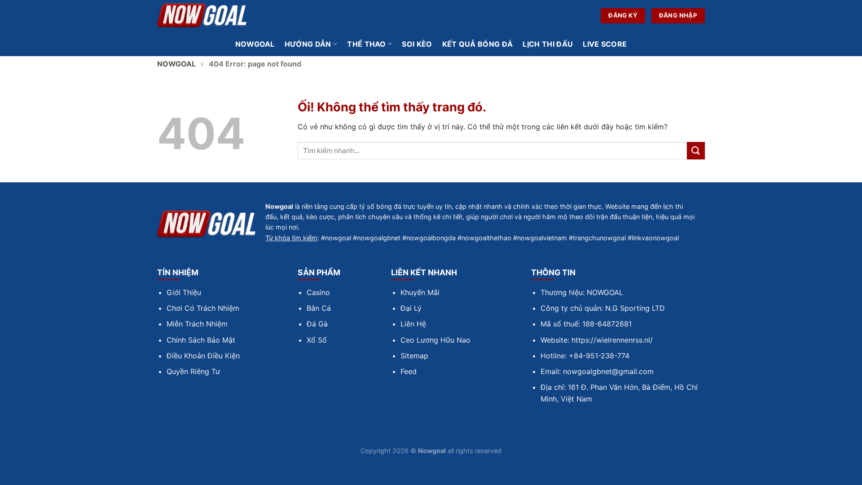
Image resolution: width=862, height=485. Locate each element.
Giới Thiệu (184, 292)
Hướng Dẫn (308, 44)
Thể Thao (366, 44)
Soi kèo (417, 44)
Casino (318, 292)
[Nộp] (696, 150)
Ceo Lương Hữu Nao (435, 339)
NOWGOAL (176, 63)
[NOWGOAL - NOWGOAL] (202, 16)
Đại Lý (411, 308)
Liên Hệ (413, 323)
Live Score (605, 44)
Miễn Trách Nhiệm (197, 323)
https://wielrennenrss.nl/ (612, 339)
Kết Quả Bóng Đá (477, 44)
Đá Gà (317, 323)
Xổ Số (317, 339)
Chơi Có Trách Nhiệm (203, 308)
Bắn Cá (319, 308)
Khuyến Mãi (420, 292)
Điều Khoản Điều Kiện (203, 355)
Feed (408, 371)
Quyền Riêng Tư (193, 371)
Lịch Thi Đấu (548, 44)
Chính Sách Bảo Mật (201, 339)
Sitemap (414, 355)
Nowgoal (255, 44)
